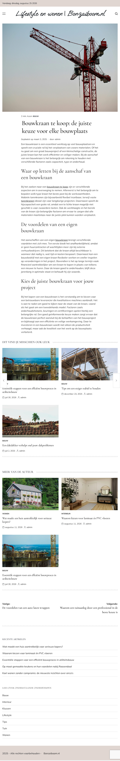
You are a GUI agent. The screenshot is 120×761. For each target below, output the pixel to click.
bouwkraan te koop (57, 186)
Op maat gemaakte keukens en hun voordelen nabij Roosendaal (37, 666)
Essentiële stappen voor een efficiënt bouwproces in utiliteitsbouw (38, 659)
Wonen (5, 514)
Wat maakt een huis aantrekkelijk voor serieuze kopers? (32, 646)
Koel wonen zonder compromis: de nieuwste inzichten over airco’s (37, 673)
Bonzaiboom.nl (52, 753)
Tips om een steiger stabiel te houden (80, 388)
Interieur (65, 514)
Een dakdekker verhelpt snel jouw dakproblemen (28, 445)
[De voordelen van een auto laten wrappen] (3, 380)
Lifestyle (7, 715)
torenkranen (27, 200)
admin (57, 139)
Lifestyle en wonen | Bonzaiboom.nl (60, 13)
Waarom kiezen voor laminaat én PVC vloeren (85, 518)
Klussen (6, 708)
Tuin (4, 728)
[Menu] (4, 14)
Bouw (36, 116)
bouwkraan (61, 239)
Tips (4, 721)
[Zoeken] (116, 14)
